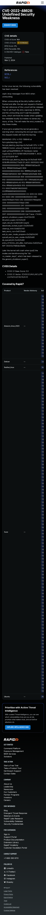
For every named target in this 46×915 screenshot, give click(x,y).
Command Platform (12, 748)
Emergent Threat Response (15, 813)
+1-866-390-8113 (11, 858)
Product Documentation (14, 840)
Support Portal (10, 837)
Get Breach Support (12, 771)
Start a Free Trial (11, 765)
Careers (7, 800)
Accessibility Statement (11, 907)
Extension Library (11, 842)
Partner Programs (11, 795)
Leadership (8, 787)
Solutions (8, 756)
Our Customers (10, 792)
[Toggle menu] (42, 2)
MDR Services (10, 754)
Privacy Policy (8, 894)
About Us (8, 784)
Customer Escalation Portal (15, 848)
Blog (6, 810)
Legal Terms (8, 891)
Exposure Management (14, 751)
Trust (5, 901)
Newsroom (8, 789)
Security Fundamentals (13, 824)
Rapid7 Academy (11, 845)
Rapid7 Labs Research (13, 818)
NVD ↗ (7, 77)
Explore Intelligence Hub (18, 727)
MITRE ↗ (8, 74)
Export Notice (8, 897)
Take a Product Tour (13, 768)
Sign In (7, 834)
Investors (8, 797)
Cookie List (7, 904)
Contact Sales (10, 774)
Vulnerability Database (13, 821)
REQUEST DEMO (10, 25)
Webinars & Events (12, 816)
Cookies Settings (9, 910)
